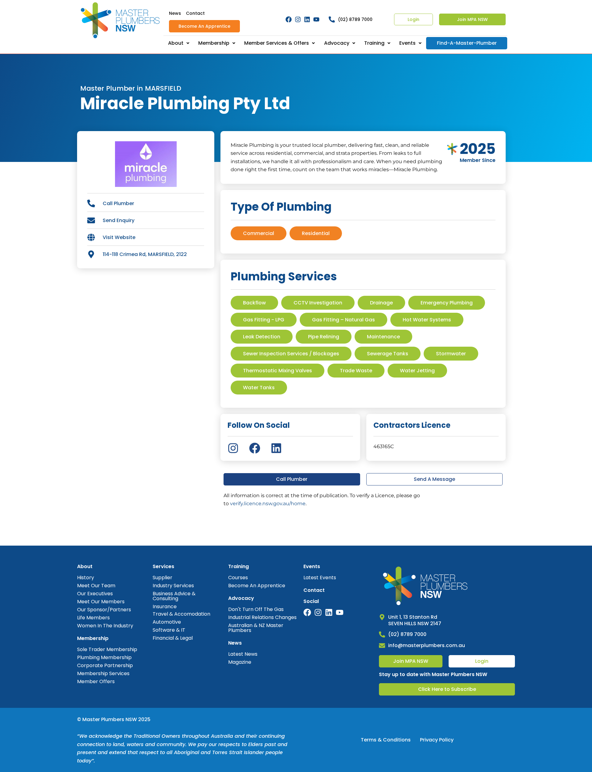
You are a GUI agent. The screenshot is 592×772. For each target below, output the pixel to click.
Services (163, 566)
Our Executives (95, 593)
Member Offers (96, 681)
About (175, 43)
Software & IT (169, 630)
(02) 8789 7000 (355, 19)
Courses (238, 577)
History (85, 577)
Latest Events (319, 577)
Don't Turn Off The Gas (256, 609)
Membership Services (103, 673)
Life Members (93, 617)
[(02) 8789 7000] (382, 634)
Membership (213, 43)
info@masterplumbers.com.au (426, 645)
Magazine (239, 662)
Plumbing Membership (104, 657)
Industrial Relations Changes (262, 617)
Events (407, 43)
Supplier (162, 577)
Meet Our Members (101, 601)
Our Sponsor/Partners (104, 609)
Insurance (165, 606)
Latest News (242, 654)
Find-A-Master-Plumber (467, 43)
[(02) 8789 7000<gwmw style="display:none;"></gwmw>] (332, 19)
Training (374, 43)
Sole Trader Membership (107, 649)
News (175, 13)
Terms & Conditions (386, 739)
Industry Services (173, 585)
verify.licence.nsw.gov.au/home (268, 503)
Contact (195, 13)
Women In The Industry (105, 625)
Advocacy (336, 43)
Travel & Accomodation (181, 613)
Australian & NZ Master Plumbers (255, 628)
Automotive (167, 621)
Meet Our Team (96, 585)
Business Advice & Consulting (174, 596)
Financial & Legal (173, 638)
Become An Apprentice (204, 26)
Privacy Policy (437, 739)
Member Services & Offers (276, 43)
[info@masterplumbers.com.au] (382, 645)
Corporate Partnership (105, 665)
